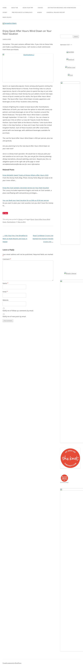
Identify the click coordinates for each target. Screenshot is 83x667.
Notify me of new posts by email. (14, 316)
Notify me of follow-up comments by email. (18, 311)
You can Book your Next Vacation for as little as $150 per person (26, 200)
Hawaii (39, 12)
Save (6, 213)
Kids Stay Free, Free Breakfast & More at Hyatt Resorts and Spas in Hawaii (15, 239)
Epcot (32, 219)
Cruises (40, 8)
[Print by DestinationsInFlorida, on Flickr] (70, 75)
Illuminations (11, 222)
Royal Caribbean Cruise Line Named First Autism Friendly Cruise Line (43, 239)
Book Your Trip (28, 8)
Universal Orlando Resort (55, 12)
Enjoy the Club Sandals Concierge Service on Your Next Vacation (26, 188)
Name (5, 283)
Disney (5, 12)
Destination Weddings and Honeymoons (62, 8)
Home (4, 8)
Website (5, 300)
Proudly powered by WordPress (12, 663)
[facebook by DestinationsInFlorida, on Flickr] (70, 59)
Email (5, 292)
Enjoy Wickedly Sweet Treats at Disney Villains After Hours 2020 (25, 175)
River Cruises (7, 17)
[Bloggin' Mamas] (70, 273)
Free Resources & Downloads (22, 12)
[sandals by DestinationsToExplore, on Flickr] (70, 52)
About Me (14, 8)
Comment (7, 259)
